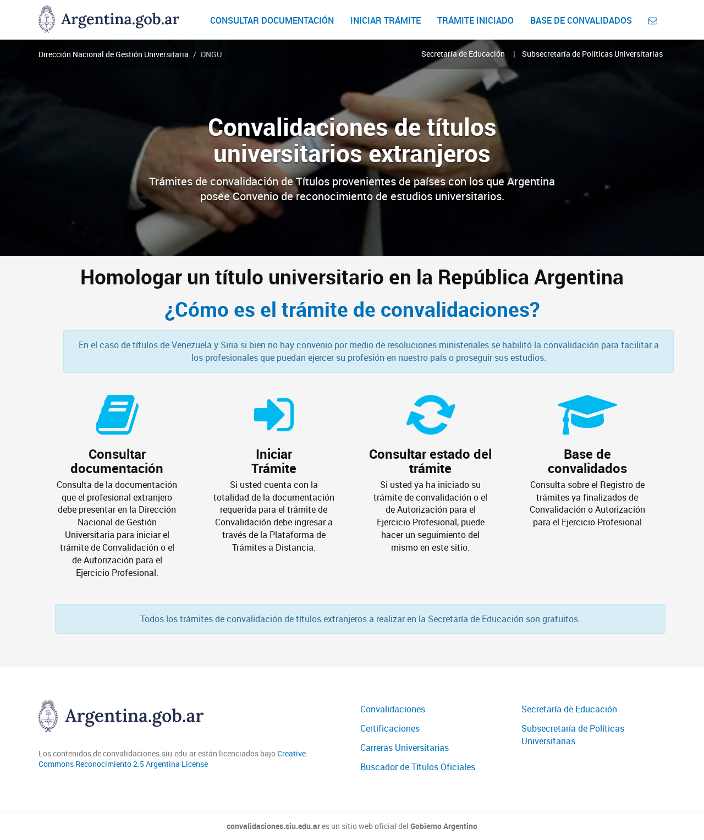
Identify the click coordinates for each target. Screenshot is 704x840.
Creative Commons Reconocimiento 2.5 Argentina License (172, 759)
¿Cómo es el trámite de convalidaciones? (352, 309)
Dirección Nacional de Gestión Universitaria (113, 54)
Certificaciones (390, 728)
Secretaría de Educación (463, 53)
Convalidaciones (392, 709)
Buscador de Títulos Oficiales (417, 767)
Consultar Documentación (272, 20)
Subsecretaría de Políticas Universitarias (592, 53)
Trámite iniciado (475, 20)
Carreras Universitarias (404, 748)
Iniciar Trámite (385, 20)
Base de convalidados (581, 20)
